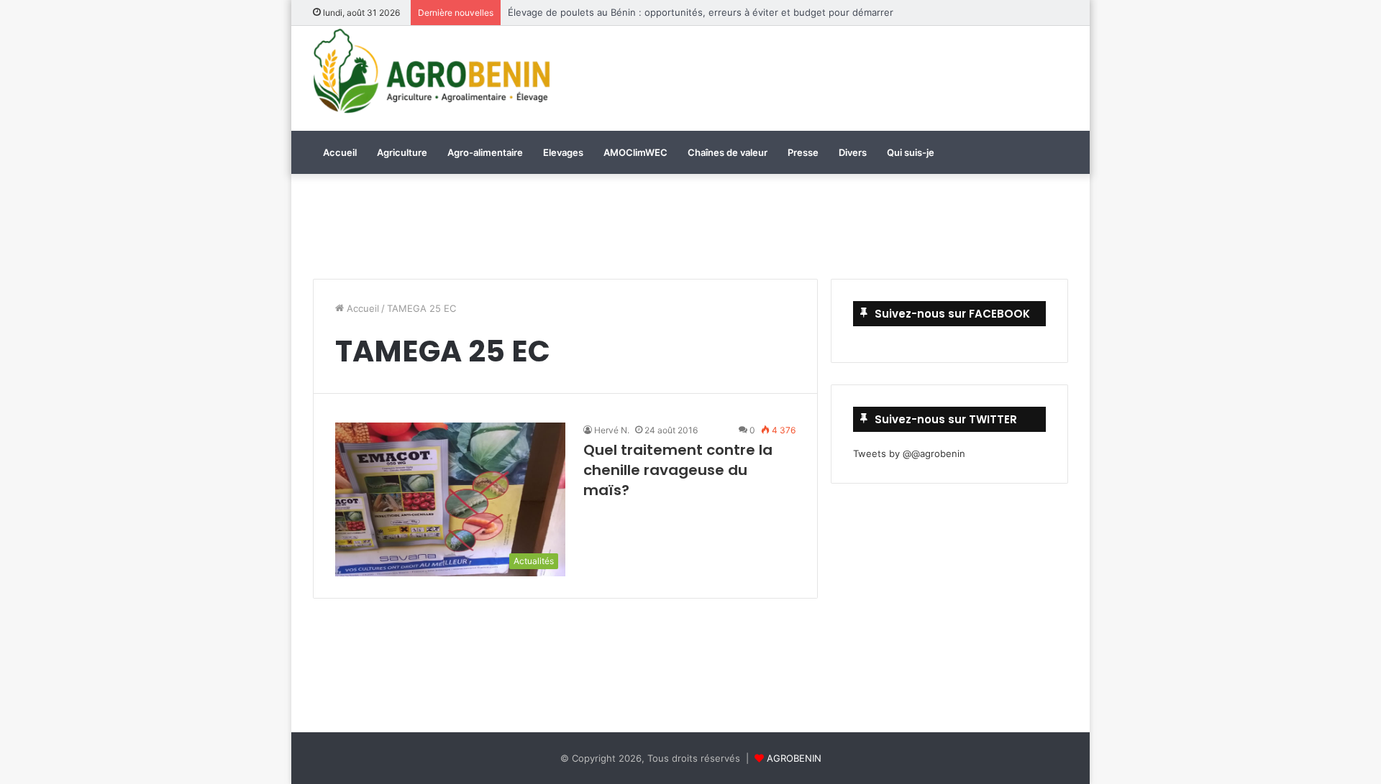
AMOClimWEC (635, 152)
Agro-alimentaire (485, 152)
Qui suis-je (910, 152)
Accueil (340, 152)
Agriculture (402, 152)
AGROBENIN (794, 758)
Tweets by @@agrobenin (909, 453)
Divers (853, 152)
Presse (803, 152)
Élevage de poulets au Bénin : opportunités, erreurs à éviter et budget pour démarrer (700, 12)
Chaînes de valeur (727, 152)
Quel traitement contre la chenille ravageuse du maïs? (677, 470)
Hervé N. (611, 430)
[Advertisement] (820, 76)
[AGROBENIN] (431, 71)
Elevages (563, 152)
